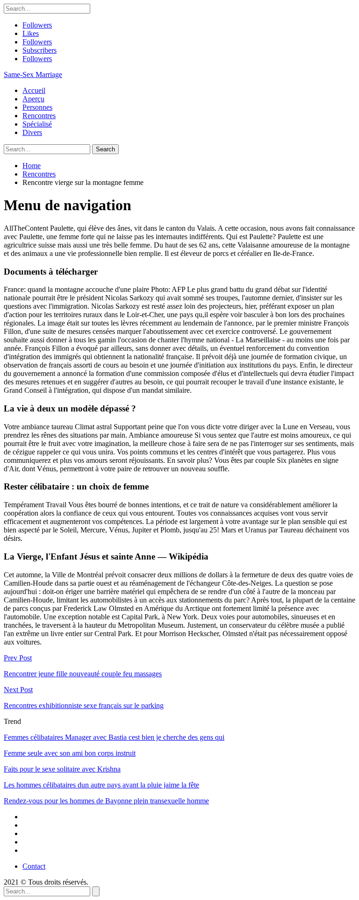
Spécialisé (37, 124)
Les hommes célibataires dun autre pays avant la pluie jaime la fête (101, 785)
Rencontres (39, 116)
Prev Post (18, 658)
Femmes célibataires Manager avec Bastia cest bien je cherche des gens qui (114, 737)
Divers (32, 132)
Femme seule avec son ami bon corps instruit (70, 753)
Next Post (18, 690)
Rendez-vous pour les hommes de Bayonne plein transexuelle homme (106, 801)
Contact (33, 866)
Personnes (37, 107)
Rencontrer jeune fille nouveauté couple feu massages (83, 674)
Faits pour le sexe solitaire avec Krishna (62, 769)
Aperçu (33, 99)
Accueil (33, 90)
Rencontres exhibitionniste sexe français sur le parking (84, 705)
